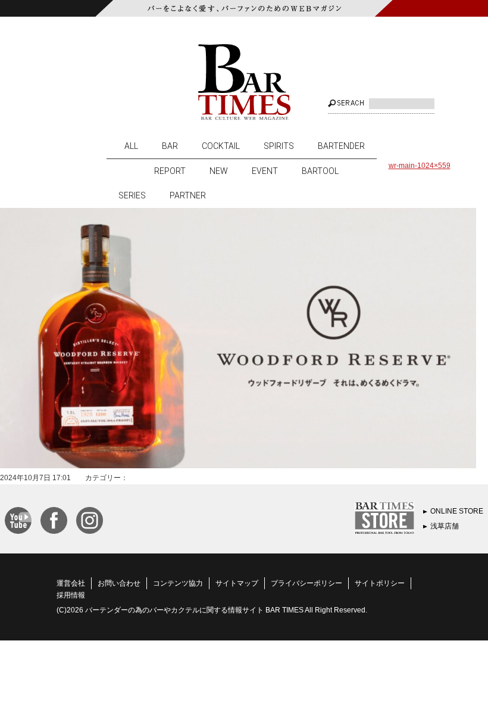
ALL (131, 146)
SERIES (132, 195)
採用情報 (71, 595)
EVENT (265, 171)
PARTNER (188, 195)
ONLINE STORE (456, 511)
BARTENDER (341, 146)
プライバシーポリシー (306, 583)
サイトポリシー (380, 583)
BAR (170, 146)
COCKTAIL (221, 146)
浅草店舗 (444, 526)
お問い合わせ (119, 583)
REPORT (170, 171)
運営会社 (71, 583)
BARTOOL (320, 171)
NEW (218, 171)
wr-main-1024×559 (420, 165)
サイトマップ (236, 583)
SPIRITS (279, 146)
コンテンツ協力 (178, 583)
